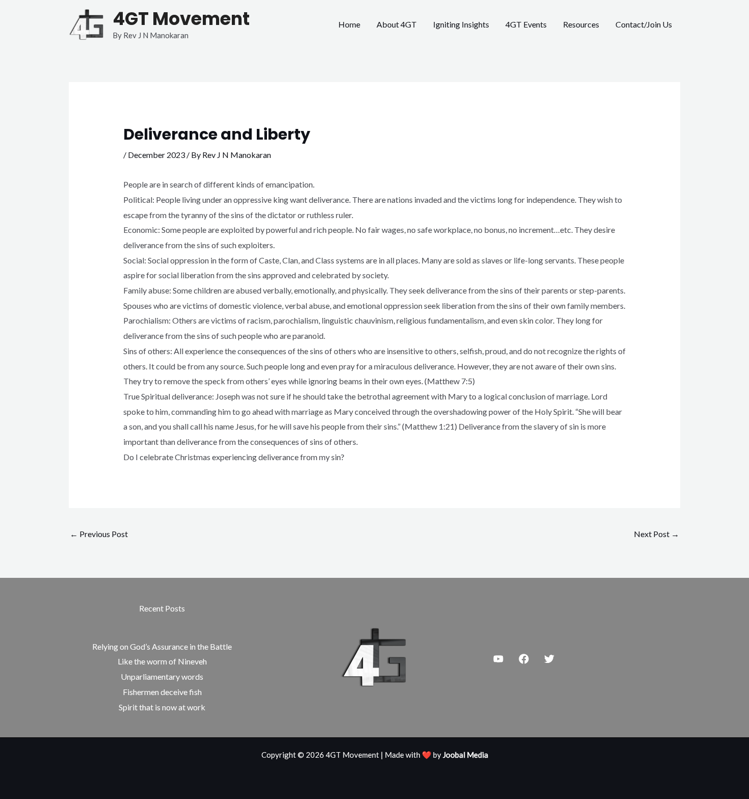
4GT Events (526, 24)
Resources (581, 24)
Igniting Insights (461, 24)
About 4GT (397, 24)
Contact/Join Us (644, 24)
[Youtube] (498, 659)
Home (349, 24)
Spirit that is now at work (162, 707)
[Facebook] (524, 659)
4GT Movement (181, 18)
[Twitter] (549, 659)
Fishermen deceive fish (162, 692)
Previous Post (99, 534)
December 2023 (156, 154)
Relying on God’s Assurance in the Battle (162, 646)
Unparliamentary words (162, 676)
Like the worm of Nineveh (162, 661)
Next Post (656, 534)
